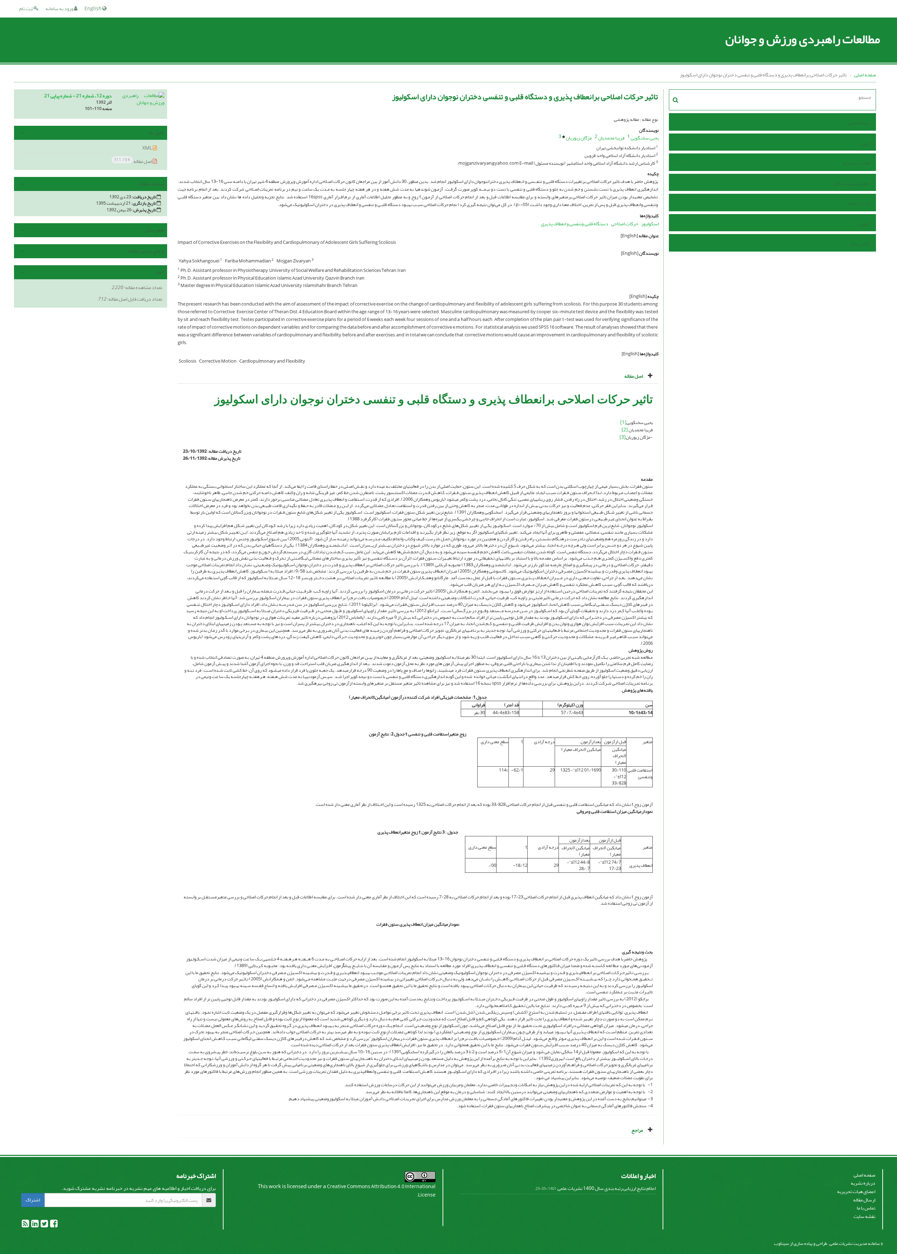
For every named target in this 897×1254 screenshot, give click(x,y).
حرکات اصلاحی (624, 223)
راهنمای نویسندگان (852, 183)
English (93, 8)
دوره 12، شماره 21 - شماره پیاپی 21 (78, 96)
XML (147, 148)
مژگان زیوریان (579, 138)
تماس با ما (860, 243)
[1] (623, 422)
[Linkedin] (34, 1225)
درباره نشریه (863, 1183)
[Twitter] (44, 1225)
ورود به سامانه (60, 8)
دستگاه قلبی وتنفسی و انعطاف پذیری (574, 223)
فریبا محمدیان (611, 138)
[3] (622, 437)
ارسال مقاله (859, 203)
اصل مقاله (133, 161)
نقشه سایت (864, 1216)
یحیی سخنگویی (645, 138)
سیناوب (781, 1243)
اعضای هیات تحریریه (856, 1191)
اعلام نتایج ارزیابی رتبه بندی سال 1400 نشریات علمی (606, 1188)
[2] (625, 429)
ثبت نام (26, 8)
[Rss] (25, 1225)
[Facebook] (53, 1225)
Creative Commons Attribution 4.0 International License (381, 1191)
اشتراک (33, 1200)
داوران (863, 223)
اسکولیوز (650, 223)
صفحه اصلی (865, 75)
